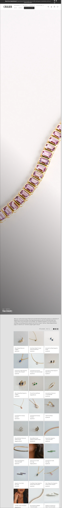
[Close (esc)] (54, 244)
